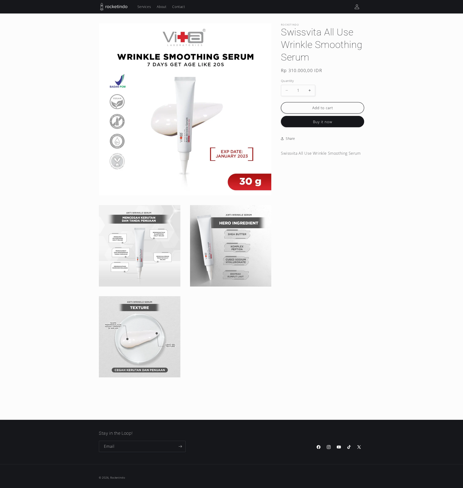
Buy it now (322, 121)
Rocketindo (117, 477)
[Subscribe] (180, 446)
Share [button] (290, 138)
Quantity (287, 81)
